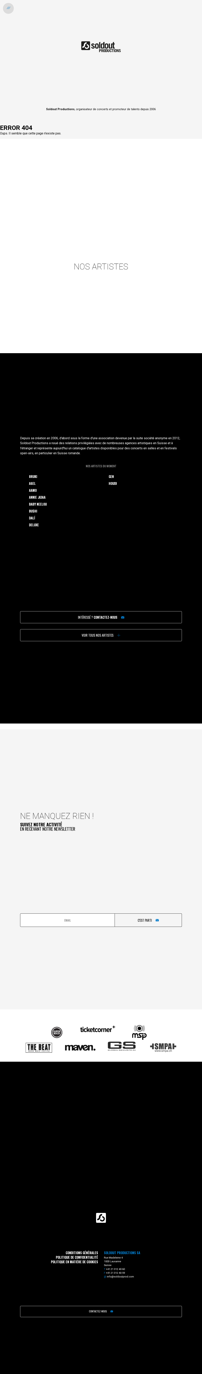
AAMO (33, 490)
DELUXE (34, 525)
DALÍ (32, 518)
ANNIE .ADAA (37, 497)
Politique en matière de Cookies (74, 1261)
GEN (111, 476)
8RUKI (33, 476)
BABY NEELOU (38, 504)
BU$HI (33, 511)
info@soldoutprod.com (120, 1276)
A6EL (32, 483)
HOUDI (113, 483)
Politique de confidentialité (77, 1257)
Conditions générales (82, 1252)
